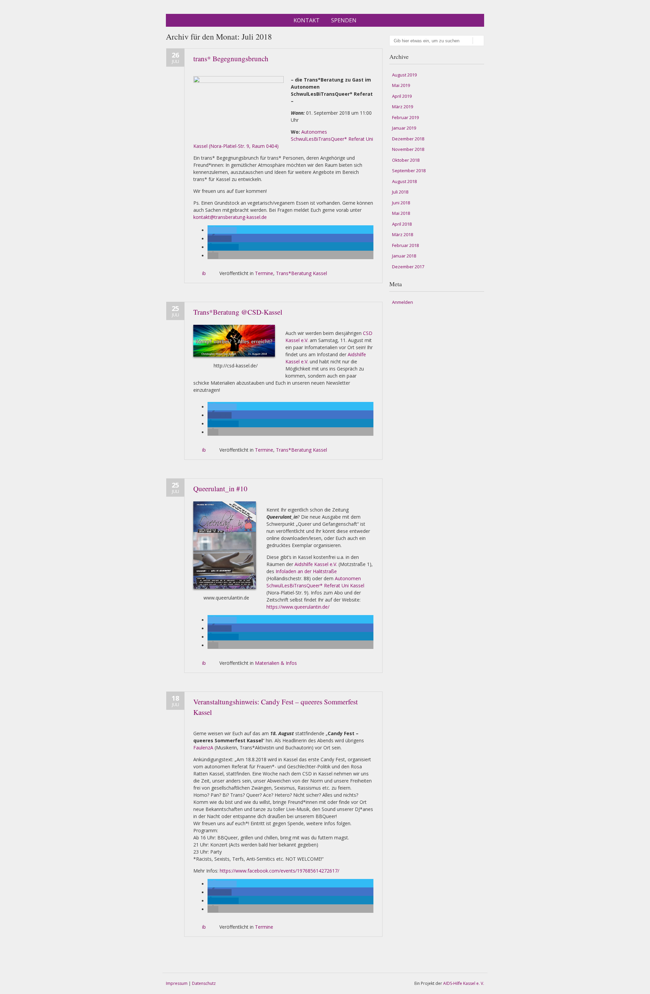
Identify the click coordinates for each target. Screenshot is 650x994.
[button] (222, 230)
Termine (264, 273)
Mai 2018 (401, 213)
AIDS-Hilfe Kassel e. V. (463, 983)
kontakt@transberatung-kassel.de (230, 217)
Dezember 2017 (408, 267)
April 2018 (402, 224)
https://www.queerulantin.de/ (297, 607)
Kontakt (307, 20)
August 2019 (404, 75)
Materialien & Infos (276, 663)
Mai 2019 (401, 85)
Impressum (177, 983)
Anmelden (402, 302)
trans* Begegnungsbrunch (230, 58)
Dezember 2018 (408, 139)
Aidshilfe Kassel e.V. (316, 564)
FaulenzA (203, 747)
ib (204, 273)
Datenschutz (204, 983)
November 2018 (408, 149)
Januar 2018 (404, 256)
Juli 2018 (400, 192)
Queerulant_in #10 (220, 488)
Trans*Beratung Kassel (301, 273)
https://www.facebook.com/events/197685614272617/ (279, 870)
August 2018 (404, 181)
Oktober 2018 (405, 160)
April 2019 (402, 96)
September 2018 (409, 170)
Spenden (343, 20)
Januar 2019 (404, 128)
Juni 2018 (401, 203)
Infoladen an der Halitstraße (305, 571)
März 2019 (402, 107)
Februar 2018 (405, 245)
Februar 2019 (405, 117)
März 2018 (402, 234)
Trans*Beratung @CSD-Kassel (237, 312)
